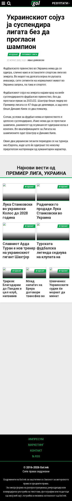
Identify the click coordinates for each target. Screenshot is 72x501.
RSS (37, 456)
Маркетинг (36, 444)
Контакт (36, 450)
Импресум (36, 439)
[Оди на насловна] (36, 3)
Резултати (60, 3)
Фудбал (13, 54)
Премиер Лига (29, 54)
